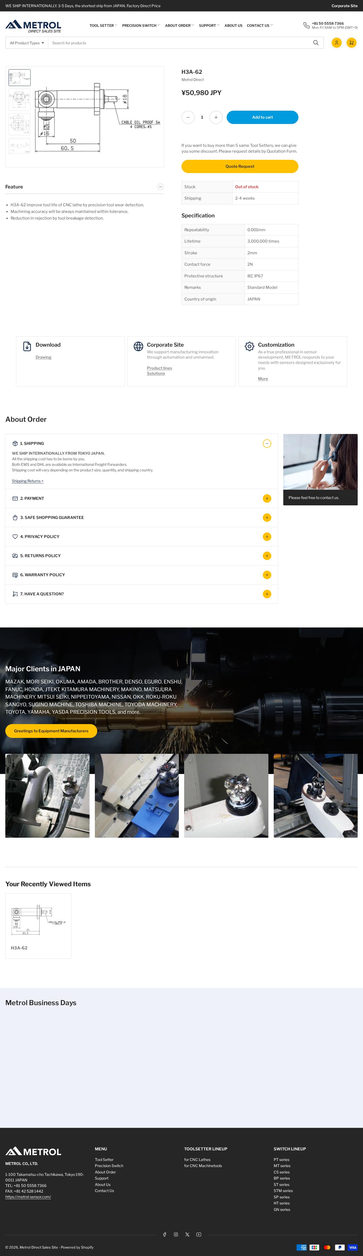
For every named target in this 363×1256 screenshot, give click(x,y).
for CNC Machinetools (203, 1165)
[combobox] (186, 43)
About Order (178, 25)
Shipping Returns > (28, 481)
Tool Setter (102, 25)
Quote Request (240, 166)
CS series (282, 1172)
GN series (282, 1209)
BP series (282, 1178)
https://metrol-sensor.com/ (28, 1196)
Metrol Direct (193, 79)
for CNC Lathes (197, 1159)
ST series (281, 1184)
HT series (282, 1203)
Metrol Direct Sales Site (39, 1247)
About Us (234, 25)
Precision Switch (139, 25)
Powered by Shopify (77, 1247)
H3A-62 (19, 947)
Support (207, 25)
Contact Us (258, 25)
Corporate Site (345, 5)
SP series (282, 1197)
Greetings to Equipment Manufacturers (51, 731)
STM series (283, 1190)
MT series (282, 1165)
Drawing (43, 357)
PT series (281, 1159)
